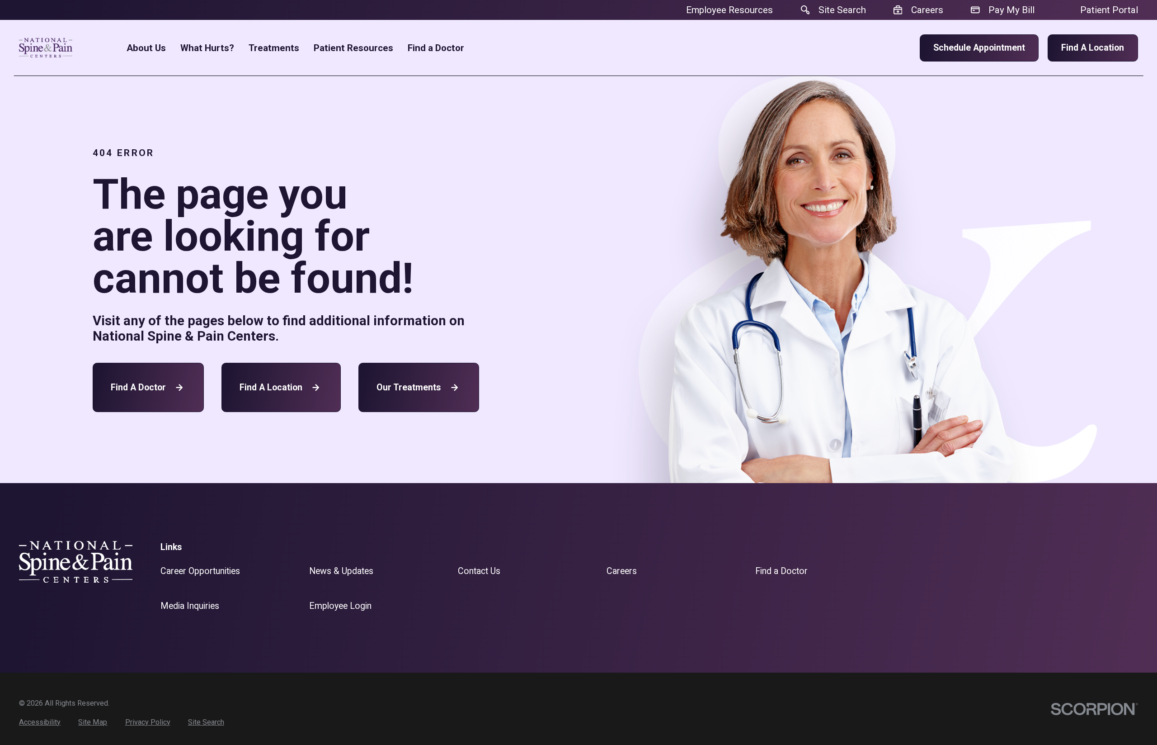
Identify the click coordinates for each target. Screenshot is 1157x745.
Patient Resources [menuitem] (353, 48)
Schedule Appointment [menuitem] (979, 48)
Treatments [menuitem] (274, 48)
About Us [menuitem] (146, 48)
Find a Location (1092, 48)
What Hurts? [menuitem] (207, 48)
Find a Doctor (138, 387)
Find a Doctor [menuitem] (436, 48)
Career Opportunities (200, 571)
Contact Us (479, 571)
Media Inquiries (189, 606)
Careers (622, 571)
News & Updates (341, 571)
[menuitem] (40, 722)
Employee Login (340, 606)
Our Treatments (408, 387)
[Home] (45, 47)
